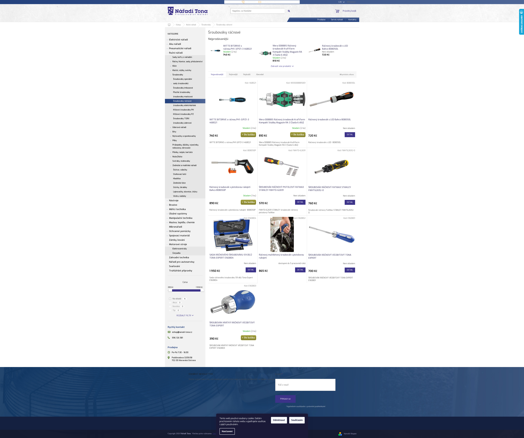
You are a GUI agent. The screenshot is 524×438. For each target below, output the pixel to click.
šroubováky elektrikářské (184, 105)
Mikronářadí (175, 226)
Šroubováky (177, 74)
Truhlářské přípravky (180, 270)
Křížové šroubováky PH (183, 110)
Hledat (290, 11)
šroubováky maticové (183, 96)
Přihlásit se (285, 399)
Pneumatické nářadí (180, 48)
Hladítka (177, 178)
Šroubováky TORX (181, 118)
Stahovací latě (179, 174)
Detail (350, 134)
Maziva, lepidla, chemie (182, 222)
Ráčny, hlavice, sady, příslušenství (187, 61)
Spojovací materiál (179, 235)
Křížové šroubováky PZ (183, 114)
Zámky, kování (177, 240)
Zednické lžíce (179, 183)
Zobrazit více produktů (281, 66)
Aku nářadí (175, 44)
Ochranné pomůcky (179, 231)
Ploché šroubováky (181, 92)
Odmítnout (279, 420)
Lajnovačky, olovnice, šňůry (185, 191)
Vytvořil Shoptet (350, 434)
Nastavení (227, 431)
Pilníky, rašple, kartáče (182, 152)
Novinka (178, 306)
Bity (174, 131)
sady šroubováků (180, 83)
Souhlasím (297, 420)
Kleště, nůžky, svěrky (181, 70)
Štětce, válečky (180, 170)
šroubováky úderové (182, 123)
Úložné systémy (178, 213)
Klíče (174, 66)
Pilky (174, 140)
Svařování (174, 266)
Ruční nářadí (176, 52)
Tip (176, 310)
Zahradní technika (179, 257)
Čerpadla (176, 253)
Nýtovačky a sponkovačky (184, 136)
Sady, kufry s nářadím (182, 57)
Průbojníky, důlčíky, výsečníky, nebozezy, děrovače (185, 146)
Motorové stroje (178, 244)
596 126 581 (177, 337)
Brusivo (173, 204)
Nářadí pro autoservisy (181, 261)
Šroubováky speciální (182, 79)
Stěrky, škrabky (180, 187)
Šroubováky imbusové (183, 88)
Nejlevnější (233, 74)
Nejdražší (246, 74)
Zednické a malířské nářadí (184, 165)
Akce (176, 302)
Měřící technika (177, 209)
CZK (340, 2)
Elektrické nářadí (178, 39)
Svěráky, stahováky (181, 161)
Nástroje (174, 200)
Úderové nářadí (179, 127)
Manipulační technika (180, 218)
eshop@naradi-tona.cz (182, 332)
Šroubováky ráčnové (182, 101)
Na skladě (179, 298)
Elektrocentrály (179, 248)
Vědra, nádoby (179, 196)
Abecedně (260, 74)
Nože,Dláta (177, 156)
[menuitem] (321, 20)
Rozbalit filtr (184, 315)
